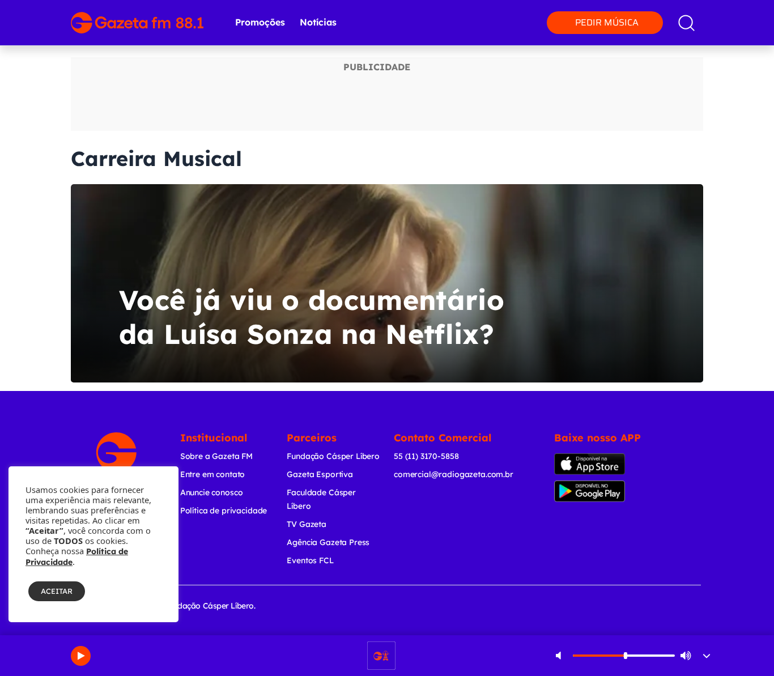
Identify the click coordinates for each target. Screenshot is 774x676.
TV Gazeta (306, 524)
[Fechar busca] (739, 11)
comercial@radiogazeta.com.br (453, 474)
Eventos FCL (310, 560)
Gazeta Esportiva (320, 474)
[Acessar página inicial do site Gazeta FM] (137, 22)
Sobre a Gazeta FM (216, 456)
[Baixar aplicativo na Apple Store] (598, 464)
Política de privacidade (223, 510)
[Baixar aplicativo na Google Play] (601, 491)
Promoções (260, 22)
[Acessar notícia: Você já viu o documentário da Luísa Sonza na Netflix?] (387, 283)
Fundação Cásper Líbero (333, 456)
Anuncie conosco (211, 492)
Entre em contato (212, 474)
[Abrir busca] (686, 23)
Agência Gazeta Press (328, 542)
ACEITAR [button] (57, 591)
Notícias (318, 22)
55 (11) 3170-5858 (426, 456)
